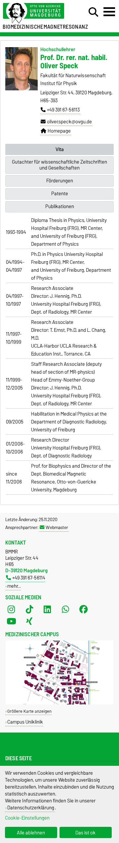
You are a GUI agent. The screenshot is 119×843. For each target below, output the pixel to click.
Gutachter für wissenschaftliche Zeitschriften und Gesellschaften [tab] (59, 165)
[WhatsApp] (65, 609)
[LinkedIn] (47, 609)
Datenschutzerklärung (30, 807)
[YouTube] (11, 621)
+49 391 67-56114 (28, 578)
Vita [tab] (60, 149)
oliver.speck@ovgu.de (69, 122)
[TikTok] (29, 609)
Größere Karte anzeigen (29, 711)
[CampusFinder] (59, 703)
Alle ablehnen (31, 832)
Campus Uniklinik (25, 722)
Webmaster (57, 527)
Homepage (59, 131)
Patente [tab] (59, 194)
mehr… (14, 586)
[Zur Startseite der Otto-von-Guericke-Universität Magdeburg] (37, 13)
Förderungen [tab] (59, 181)
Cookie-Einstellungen (27, 818)
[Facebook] (84, 609)
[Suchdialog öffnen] (93, 12)
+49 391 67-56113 (63, 110)
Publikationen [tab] (59, 206)
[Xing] (29, 621)
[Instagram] (11, 609)
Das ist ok (85, 832)
